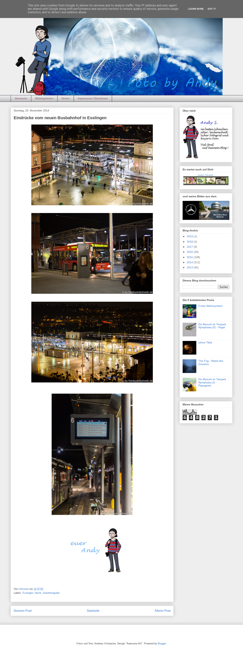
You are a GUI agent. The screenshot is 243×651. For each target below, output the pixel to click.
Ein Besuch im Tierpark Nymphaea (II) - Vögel (212, 326)
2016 (190, 251)
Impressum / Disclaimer (93, 98)
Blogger (162, 643)
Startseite (21, 98)
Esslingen (27, 592)
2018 (190, 241)
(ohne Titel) (205, 342)
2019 (190, 236)
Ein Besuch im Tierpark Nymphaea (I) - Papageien (212, 382)
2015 (190, 257)
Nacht (38, 592)
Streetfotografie (51, 592)
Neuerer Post (23, 610)
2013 (190, 267)
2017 (190, 246)
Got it (211, 8)
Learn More (196, 8)
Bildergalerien (44, 98)
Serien (66, 98)
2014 (190, 262)
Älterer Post (162, 610)
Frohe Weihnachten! (210, 305)
